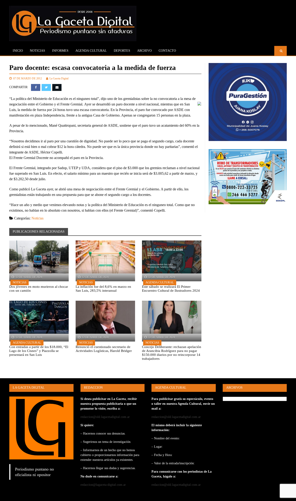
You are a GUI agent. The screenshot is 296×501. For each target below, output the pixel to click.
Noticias (37, 50)
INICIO (18, 50)
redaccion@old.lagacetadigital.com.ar (105, 417)
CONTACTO (167, 50)
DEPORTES (122, 50)
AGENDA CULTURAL (91, 50)
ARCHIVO (144, 50)
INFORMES (60, 50)
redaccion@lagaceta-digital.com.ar (103, 484)
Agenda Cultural (159, 282)
